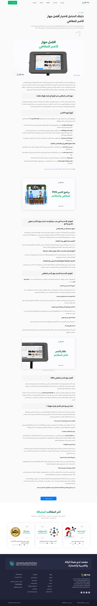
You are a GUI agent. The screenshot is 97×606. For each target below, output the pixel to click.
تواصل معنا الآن (48, 498)
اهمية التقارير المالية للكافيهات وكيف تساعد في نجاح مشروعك (57, 169)
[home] (85, 2)
